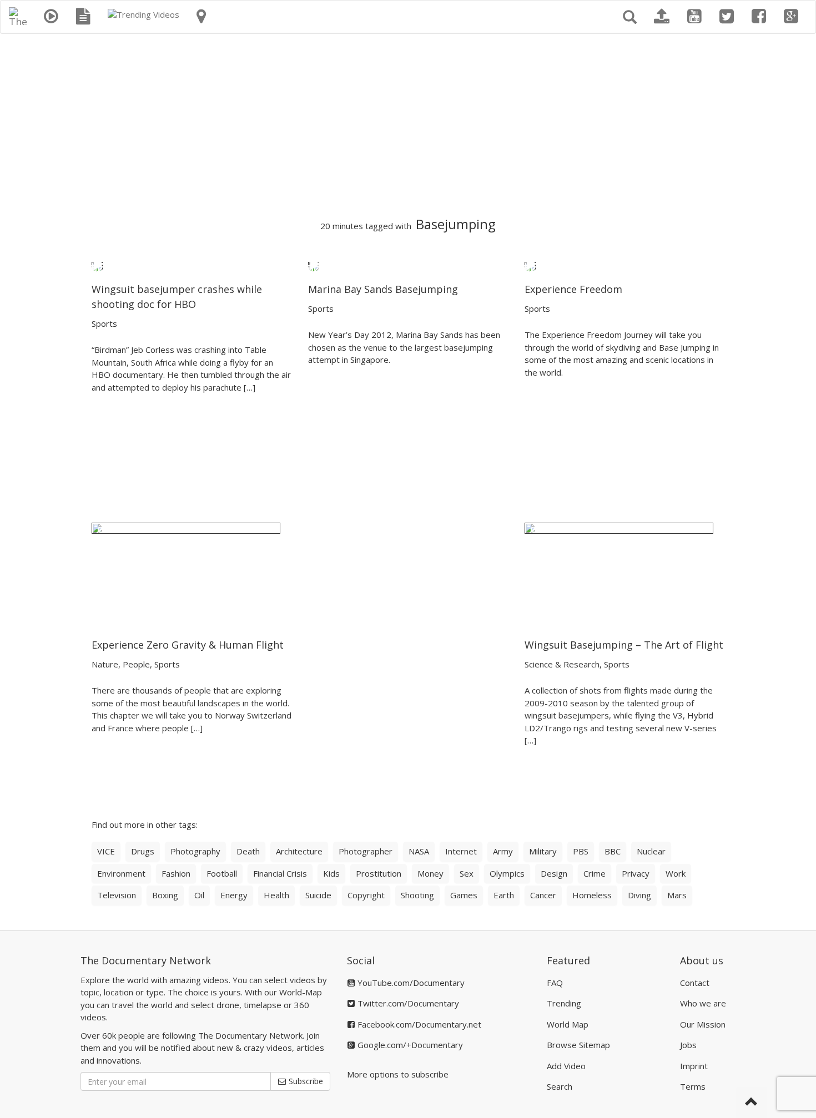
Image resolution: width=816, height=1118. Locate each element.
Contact (694, 982)
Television (116, 895)
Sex (467, 873)
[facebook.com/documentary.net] (759, 17)
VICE (106, 851)
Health (276, 895)
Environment (121, 873)
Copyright (366, 895)
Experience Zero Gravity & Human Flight (188, 644)
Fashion (176, 873)
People (136, 664)
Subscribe (304, 1081)
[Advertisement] (408, 125)
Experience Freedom (573, 289)
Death (248, 851)
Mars (677, 895)
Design (554, 873)
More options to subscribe (398, 1074)
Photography (195, 851)
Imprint (694, 1065)
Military (543, 851)
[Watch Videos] (51, 17)
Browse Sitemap (578, 1044)
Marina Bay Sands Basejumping (383, 289)
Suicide (318, 895)
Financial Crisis (280, 873)
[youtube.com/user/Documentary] (694, 17)
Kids (331, 873)
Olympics (507, 873)
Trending (564, 1003)
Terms (693, 1086)
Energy (234, 895)
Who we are (703, 1003)
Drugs (142, 851)
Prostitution (378, 873)
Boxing (165, 895)
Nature (105, 664)
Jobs (688, 1044)
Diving (639, 895)
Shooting (417, 895)
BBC (613, 851)
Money (430, 873)
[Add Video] (661, 17)
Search (559, 1086)
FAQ (555, 982)
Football (221, 873)
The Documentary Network (145, 960)
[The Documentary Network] (18, 14)
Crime (594, 873)
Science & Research (562, 664)
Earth (503, 895)
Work (676, 873)
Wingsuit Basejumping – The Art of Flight (624, 644)
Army (503, 851)
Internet (461, 851)
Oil (199, 895)
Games (463, 895)
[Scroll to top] (751, 1102)
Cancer (543, 895)
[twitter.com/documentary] (727, 17)
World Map (567, 1024)
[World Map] (201, 17)
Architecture (299, 851)
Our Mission (703, 1024)
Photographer (365, 851)
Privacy (635, 873)
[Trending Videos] (143, 14)
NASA (419, 851)
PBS (580, 851)
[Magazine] (83, 17)
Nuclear (651, 851)
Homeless (592, 895)
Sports (104, 323)
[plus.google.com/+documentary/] (791, 17)
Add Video (566, 1065)
